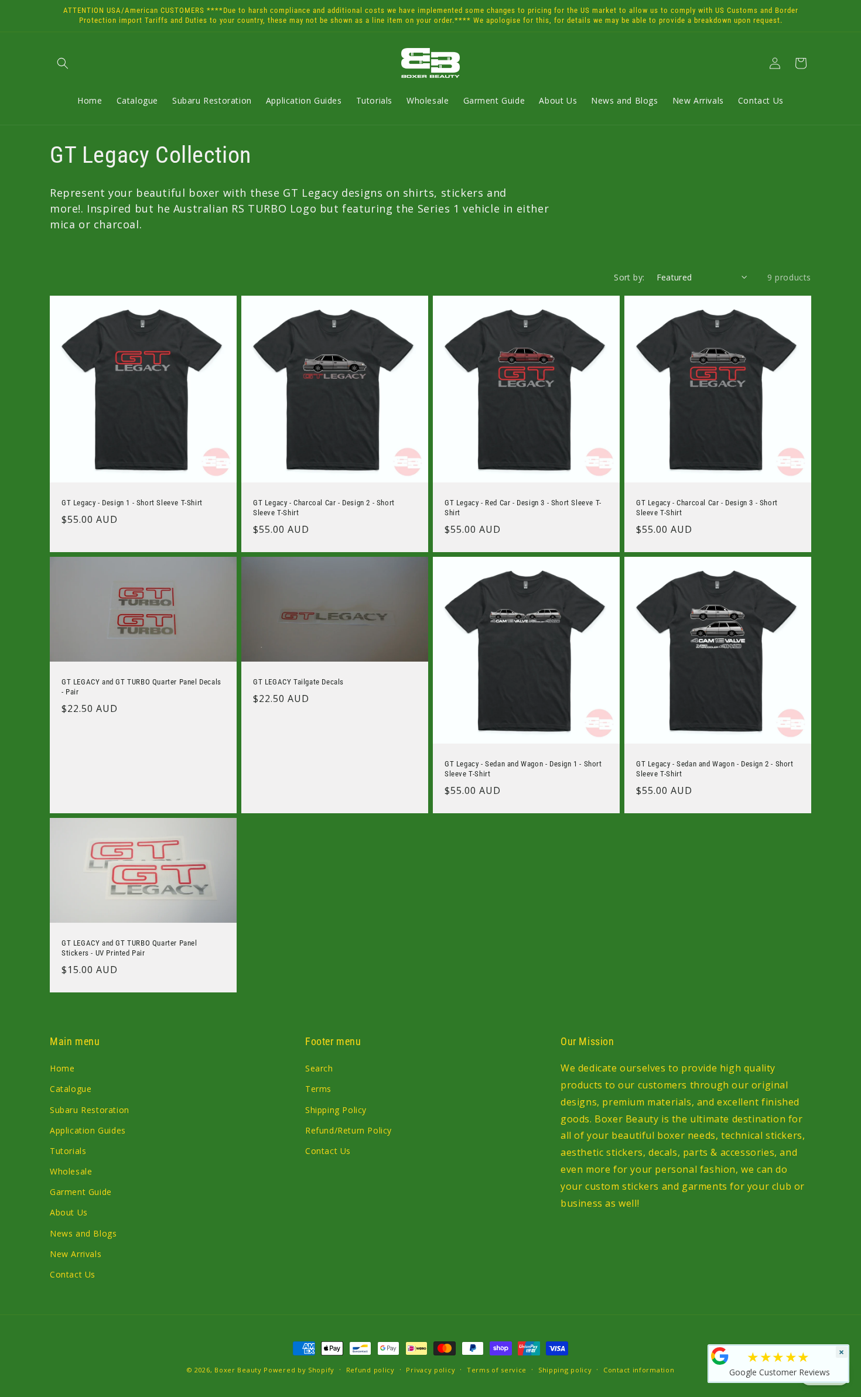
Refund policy (370, 1369)
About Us (69, 1212)
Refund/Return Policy (348, 1130)
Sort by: (629, 277)
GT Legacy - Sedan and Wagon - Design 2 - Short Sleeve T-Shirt (715, 768)
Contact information (638, 1369)
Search (319, 1068)
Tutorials (68, 1150)
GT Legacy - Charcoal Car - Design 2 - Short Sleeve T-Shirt (324, 507)
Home (62, 1068)
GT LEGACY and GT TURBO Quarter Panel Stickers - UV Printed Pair (129, 948)
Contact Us (72, 1274)
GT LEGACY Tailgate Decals (298, 682)
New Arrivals (75, 1253)
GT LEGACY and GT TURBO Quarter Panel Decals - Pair (141, 687)
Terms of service (497, 1369)
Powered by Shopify (299, 1369)
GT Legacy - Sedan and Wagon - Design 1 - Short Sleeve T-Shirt (523, 768)
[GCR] (719, 1356)
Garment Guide (81, 1192)
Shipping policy (565, 1369)
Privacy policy (430, 1369)
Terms (318, 1089)
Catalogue (70, 1089)
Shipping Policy (336, 1109)
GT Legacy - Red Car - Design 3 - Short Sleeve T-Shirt (523, 507)
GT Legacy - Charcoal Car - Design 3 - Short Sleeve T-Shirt (707, 507)
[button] (63, 63)
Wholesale (71, 1171)
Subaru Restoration (89, 1109)
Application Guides (88, 1130)
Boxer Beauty (237, 1369)
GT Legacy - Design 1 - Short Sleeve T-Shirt (132, 502)
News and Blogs (83, 1233)
